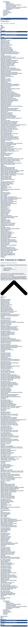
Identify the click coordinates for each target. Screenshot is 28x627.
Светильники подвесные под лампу (8, 61)
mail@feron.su (6, 270)
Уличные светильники (5, 90)
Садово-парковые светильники (7, 91)
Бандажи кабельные (5, 212)
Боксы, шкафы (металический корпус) (9, 199)
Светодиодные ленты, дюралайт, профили (10, 118)
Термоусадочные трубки (6, 177)
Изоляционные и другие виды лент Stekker (10, 228)
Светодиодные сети (5, 238)
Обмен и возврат (10, 3)
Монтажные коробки (5, 184)
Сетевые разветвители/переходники (9, 203)
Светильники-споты (5, 66)
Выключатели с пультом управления (9, 201)
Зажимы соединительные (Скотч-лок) (9, 169)
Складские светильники (6, 75)
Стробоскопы (3, 246)
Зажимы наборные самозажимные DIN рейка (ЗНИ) (12, 173)
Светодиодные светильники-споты (8, 67)
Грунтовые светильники (6, 102)
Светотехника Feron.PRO (6, 247)
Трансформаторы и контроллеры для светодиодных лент (13, 124)
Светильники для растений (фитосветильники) (11, 70)
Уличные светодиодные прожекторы (9, 109)
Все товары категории (5, 299)
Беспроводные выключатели (7, 153)
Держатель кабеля (5, 213)
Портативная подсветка (6, 83)
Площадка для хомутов (6, 209)
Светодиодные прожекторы (7, 112)
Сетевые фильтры (5, 230)
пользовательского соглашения (19, 277)
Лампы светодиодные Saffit (7, 252)
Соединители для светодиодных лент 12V (10, 125)
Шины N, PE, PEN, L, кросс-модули (8, 174)
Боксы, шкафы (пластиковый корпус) (9, 196)
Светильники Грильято (6, 87)
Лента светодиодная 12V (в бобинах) (9, 122)
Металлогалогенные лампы (7, 49)
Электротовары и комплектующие (8, 150)
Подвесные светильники (6, 59)
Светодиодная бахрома (6, 235)
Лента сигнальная (5, 194)
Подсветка (3, 77)
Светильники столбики (6, 105)
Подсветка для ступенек (6, 80)
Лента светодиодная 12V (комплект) (9, 123)
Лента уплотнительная (6, 193)
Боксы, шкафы (4, 195)
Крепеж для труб (4, 214)
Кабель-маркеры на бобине (7, 200)
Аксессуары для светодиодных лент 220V (10, 138)
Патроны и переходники (6, 215)
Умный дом (3, 152)
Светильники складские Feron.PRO (8, 250)
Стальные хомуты (4, 208)
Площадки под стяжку (5, 211)
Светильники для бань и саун (7, 76)
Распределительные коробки (7, 183)
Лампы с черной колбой (6, 47)
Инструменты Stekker (5, 227)
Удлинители (3, 218)
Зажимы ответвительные (6, 178)
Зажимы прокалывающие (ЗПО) (8, 168)
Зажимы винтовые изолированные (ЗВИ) (10, 171)
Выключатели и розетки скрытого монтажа (10, 159)
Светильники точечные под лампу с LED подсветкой (12, 57)
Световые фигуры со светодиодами (9, 244)
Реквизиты (8, 2)
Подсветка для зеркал (5, 79)
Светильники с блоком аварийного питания (10, 88)
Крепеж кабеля (4, 206)
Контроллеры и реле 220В (6, 157)
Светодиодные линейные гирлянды (8, 237)
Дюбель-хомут (4, 188)
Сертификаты (9, 9)
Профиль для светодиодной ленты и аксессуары (11, 143)
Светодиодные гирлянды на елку (8, 239)
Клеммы (2, 165)
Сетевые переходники (5, 204)
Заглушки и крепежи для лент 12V (8, 126)
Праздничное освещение (6, 232)
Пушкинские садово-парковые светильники (10, 94)
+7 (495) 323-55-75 (5, 21)
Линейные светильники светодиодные (9, 72)
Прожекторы (3, 111)
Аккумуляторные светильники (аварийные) (10, 84)
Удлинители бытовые (5, 219)
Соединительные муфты (6, 187)
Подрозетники (4, 185)
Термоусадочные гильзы (6, 176)
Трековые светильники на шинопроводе (9, 62)
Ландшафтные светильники (7, 101)
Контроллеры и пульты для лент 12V (9, 127)
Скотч (2, 191)
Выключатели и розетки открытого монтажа (10, 160)
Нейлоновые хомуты (5, 207)
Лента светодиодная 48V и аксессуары (9, 133)
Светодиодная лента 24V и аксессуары (9, 129)
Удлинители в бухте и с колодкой (8, 223)
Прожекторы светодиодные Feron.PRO (9, 249)
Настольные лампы (5, 45)
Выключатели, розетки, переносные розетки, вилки (12, 158)
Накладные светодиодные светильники (9, 53)
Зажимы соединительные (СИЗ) (8, 167)
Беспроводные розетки (6, 154)
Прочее (2, 255)
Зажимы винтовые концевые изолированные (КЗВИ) (12, 170)
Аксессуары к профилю (6, 145)
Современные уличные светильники (9, 92)
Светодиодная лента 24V (6, 130)
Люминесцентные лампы (6, 48)
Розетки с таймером (5, 155)
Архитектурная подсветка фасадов (8, 98)
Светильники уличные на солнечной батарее (11, 110)
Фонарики (3, 256)
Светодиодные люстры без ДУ (7, 149)
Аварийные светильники (6, 86)
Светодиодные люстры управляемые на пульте (11, 148)
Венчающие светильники (6, 103)
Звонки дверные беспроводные (8, 217)
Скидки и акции (6, 11)
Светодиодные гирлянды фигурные (8, 240)
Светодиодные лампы (5, 40)
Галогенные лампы (5, 41)
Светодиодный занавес (6, 236)
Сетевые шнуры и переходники (8, 224)
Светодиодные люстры (6, 147)
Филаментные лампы (5, 42)
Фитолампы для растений (6, 44)
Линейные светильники (6, 71)
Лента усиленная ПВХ (5, 229)
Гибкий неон (3, 119)
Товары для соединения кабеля (8, 164)
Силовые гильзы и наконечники (8, 179)
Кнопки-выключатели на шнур (7, 225)
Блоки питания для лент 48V (7, 135)
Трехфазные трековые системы (8, 65)
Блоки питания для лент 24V (7, 131)
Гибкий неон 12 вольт (5, 120)
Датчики (2, 156)
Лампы (2, 39)
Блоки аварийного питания (7, 202)
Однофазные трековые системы (8, 63)
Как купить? (5, 13)
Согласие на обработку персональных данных (16, 7)
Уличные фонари (4, 107)
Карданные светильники (6, 89)
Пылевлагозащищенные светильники (9, 74)
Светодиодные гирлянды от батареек (9, 241)
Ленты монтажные (5, 190)
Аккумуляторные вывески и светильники (9, 85)
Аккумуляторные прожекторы (7, 114)
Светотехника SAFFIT (5, 251)
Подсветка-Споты (4, 82)
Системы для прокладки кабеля (8, 181)
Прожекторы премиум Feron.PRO (8, 117)
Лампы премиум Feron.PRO (7, 50)
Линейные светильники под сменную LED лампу (11, 73)
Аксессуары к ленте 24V (6, 132)
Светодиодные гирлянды (6, 234)
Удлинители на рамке (5, 220)
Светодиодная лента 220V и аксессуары (10, 136)
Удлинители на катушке (6, 222)
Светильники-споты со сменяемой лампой (10, 68)
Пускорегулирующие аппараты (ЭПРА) (9, 216)
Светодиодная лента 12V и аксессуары (9, 121)
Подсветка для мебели (6, 78)
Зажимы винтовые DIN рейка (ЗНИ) (8, 172)
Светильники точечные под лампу (8, 56)
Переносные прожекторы (6, 113)
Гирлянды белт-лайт (5, 242)
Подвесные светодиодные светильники (9, 60)
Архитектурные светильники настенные (9, 100)
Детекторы (3, 226)
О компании (6, 10)
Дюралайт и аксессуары (6, 140)
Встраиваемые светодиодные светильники (10, 52)
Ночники (2, 54)
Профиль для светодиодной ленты (8, 144)
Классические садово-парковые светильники (10, 95)
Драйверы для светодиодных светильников (10, 189)
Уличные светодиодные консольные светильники (11, 106)
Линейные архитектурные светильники (9, 99)
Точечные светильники (6, 55)
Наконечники (3, 166)
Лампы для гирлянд (5, 43)
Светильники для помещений (7, 51)
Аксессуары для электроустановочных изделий (11, 162)
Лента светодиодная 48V (6, 134)
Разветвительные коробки (6, 182)
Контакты (5, 14)
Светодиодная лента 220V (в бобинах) (9, 137)
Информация (6, 1)
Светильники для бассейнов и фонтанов (10, 108)
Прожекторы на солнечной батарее (8, 115)
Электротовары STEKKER (6, 254)
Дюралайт (3, 141)
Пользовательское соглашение (13, 8)
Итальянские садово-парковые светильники (10, 96)
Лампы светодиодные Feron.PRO (8, 248)
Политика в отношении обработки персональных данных (13, 5)
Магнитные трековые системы (7, 64)
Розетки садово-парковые (6, 231)
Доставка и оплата (7, 12)
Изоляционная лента (5, 192)
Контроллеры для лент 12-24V (7, 146)
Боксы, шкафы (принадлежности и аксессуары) (11, 197)
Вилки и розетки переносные (7, 161)
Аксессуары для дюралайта (7, 142)
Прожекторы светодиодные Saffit (8, 253)
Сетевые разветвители (6, 205)
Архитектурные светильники (7, 97)
